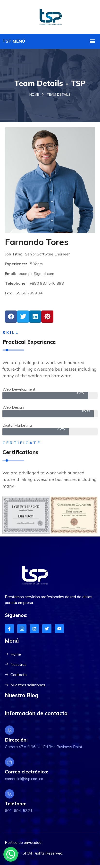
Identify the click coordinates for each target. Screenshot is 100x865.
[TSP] (50, 16)
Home (34, 94)
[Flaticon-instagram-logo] (21, 628)
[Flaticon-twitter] (46, 628)
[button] (10, 854)
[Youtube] (59, 628)
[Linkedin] (34, 628)
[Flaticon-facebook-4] (9, 628)
